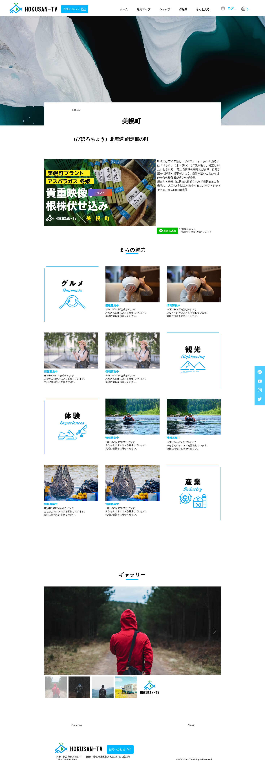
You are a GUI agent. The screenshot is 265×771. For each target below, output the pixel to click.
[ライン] (259, 372)
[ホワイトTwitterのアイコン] (259, 399)
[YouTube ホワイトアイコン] (259, 381)
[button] (246, 8)
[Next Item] (215, 630)
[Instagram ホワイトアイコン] (259, 390)
